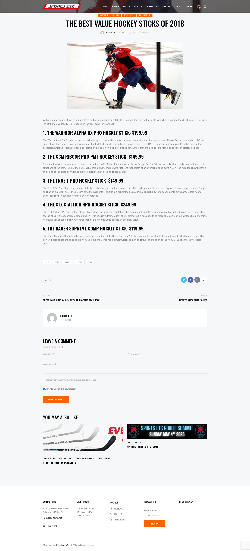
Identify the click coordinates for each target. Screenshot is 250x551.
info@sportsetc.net (52, 518)
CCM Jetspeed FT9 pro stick (59, 462)
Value (90, 262)
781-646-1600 (50, 526)
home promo (104, 458)
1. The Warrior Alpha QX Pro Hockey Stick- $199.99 (95, 132)
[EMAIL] (197, 280)
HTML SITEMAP (186, 501)
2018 (47, 262)
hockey (68, 262)
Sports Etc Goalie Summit (142, 447)
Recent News (129, 15)
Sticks (79, 262)
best (57, 262)
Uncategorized (144, 15)
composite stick (90, 458)
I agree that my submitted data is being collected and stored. (71, 380)
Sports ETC (66, 316)
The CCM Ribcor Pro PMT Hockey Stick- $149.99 (96, 156)
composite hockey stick (109, 15)
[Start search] (205, 7)
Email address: (151, 510)
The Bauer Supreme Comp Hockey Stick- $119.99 (96, 228)
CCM (45, 458)
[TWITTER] (184, 280)
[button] (47, 280)
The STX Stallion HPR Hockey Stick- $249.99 (92, 204)
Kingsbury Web (63, 545)
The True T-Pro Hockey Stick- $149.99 (85, 180)
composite (53, 458)
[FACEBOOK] (190, 280)
